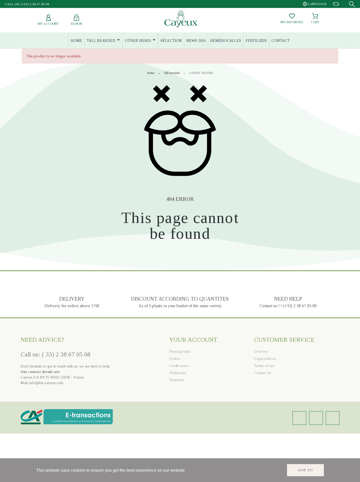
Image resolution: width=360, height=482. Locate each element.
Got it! (305, 470)
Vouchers (176, 380)
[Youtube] (332, 418)
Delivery (261, 351)
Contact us (262, 373)
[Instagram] (299, 418)
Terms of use (264, 366)
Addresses (177, 373)
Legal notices (265, 358)
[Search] (352, 4)
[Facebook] (316, 418)
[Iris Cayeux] (180, 19)
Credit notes (178, 366)
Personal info (180, 351)
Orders (174, 358)
